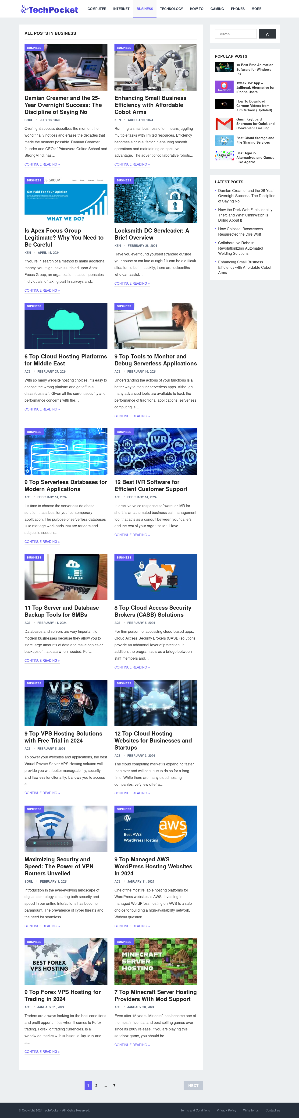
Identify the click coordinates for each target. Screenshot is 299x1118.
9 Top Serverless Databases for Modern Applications (66, 485)
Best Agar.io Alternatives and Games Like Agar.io (255, 157)
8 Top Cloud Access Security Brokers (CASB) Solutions (152, 610)
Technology (171, 8)
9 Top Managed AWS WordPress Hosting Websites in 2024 (153, 866)
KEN (117, 120)
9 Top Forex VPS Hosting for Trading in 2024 (63, 995)
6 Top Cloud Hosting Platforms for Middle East (66, 359)
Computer (97, 8)
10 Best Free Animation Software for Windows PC (255, 69)
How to (196, 8)
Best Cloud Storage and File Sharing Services (255, 140)
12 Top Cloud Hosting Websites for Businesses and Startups (153, 740)
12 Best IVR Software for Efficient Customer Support (150, 485)
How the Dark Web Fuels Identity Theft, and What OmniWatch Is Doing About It (245, 215)
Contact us (273, 1110)
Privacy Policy (226, 1110)
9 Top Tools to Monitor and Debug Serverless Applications (155, 359)
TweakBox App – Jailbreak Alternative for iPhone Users (255, 87)
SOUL (29, 120)
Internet (121, 8)
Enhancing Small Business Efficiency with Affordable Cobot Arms (150, 105)
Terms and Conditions (195, 1110)
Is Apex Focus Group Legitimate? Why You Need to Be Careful (64, 237)
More (256, 8)
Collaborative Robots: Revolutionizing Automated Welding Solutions (240, 248)
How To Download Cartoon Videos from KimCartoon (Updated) (254, 105)
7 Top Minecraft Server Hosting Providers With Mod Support (155, 995)
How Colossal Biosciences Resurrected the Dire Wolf (240, 231)
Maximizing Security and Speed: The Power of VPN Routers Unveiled (59, 866)
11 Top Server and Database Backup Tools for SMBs (62, 610)
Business (145, 8)
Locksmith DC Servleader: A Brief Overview (151, 233)
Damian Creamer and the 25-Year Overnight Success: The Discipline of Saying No (63, 105)
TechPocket (51, 1110)
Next (193, 1085)
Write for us (251, 1110)
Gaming (217, 8)
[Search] (267, 34)
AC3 (27, 371)
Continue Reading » (42, 164)
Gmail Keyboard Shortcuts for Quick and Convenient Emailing (255, 123)
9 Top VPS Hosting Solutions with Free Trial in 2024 (63, 736)
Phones (238, 8)
